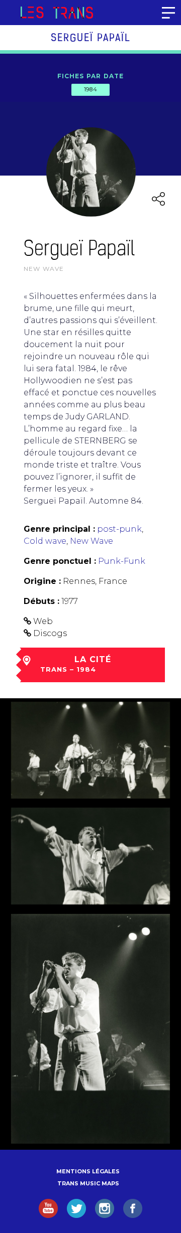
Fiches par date (90, 76)
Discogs (50, 633)
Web (43, 621)
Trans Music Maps (88, 1183)
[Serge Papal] (90, 750)
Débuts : (41, 601)
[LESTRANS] (56, 12)
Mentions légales (88, 1171)
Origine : (42, 581)
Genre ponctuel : (60, 561)
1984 (90, 89)
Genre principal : (59, 529)
